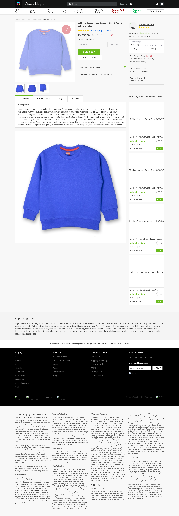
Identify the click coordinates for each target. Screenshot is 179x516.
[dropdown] (157, 4)
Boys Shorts (130, 328)
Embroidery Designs (102, 453)
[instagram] (136, 358)
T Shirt (58, 475)
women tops (72, 430)
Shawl (93, 453)
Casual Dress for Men (75, 473)
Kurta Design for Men (65, 483)
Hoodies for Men (61, 485)
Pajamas (76, 495)
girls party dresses (101, 497)
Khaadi (93, 423)
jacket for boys (117, 326)
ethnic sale (55, 506)
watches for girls (157, 449)
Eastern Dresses (112, 497)
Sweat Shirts (49, 19)
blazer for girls (138, 426)
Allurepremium (146, 24)
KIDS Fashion (18, 11)
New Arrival (20, 379)
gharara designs (104, 499)
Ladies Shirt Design (97, 421)
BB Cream (99, 462)
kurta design (142, 416)
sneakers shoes (70, 331)
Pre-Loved (19, 387)
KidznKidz (115, 491)
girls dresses (19, 490)
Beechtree (109, 427)
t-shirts (79, 430)
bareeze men (95, 429)
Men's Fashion (58, 466)
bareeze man (100, 435)
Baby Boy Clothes (135, 458)
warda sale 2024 (118, 419)
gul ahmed (75, 499)
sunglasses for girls (146, 449)
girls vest (134, 428)
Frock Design (95, 417)
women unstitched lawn (72, 434)
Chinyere (106, 476)
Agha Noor (122, 470)
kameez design (108, 421)
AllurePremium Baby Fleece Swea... (146, 239)
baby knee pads (145, 331)
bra (81, 442)
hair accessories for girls (156, 451)
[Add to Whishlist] (125, 67)
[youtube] (151, 358)
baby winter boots (101, 331)
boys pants (154, 328)
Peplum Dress (102, 437)
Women (18, 360)
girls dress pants (140, 433)
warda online (117, 451)
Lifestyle (18, 368)
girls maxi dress (152, 414)
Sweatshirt (122, 443)
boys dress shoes (85, 331)
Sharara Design (118, 435)
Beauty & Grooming (78, 11)
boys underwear (65, 328)
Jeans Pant (60, 495)
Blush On (112, 460)
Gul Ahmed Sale (63, 473)
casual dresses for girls (100, 493)
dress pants (20, 331)
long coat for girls (143, 428)
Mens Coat (64, 489)
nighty (77, 442)
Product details (44, 98)
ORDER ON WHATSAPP (90, 67)
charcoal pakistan (72, 485)
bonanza (67, 499)
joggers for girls (132, 441)
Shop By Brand (99, 11)
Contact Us (95, 357)
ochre (143, 498)
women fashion (45, 448)
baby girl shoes (132, 439)
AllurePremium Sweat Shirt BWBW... (146, 137)
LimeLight (99, 472)
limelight (84, 487)
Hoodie (111, 439)
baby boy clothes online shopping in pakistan (145, 468)
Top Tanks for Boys (48, 323)
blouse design (151, 416)
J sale (83, 469)
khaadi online (119, 431)
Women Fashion (34, 11)
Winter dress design (145, 422)
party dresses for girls (41, 490)
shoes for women (58, 444)
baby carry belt (131, 331)
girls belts (136, 447)
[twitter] (146, 358)
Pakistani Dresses (113, 417)
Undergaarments (96, 445)
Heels (99, 457)
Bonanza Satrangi (103, 480)
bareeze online (116, 449)
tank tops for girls (137, 418)
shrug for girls (154, 428)
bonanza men (72, 503)
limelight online (78, 471)
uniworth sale (74, 481)
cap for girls (153, 447)
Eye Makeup (106, 462)
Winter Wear (37, 19)
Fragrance (111, 464)
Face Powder (119, 460)
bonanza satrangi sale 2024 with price (71, 506)
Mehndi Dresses (96, 439)
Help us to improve (61, 360)
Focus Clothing (82, 508)
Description (24, 98)
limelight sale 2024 (114, 457)
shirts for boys (33, 323)
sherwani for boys (97, 323)
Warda (93, 472)
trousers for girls (137, 435)
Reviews (75, 98)
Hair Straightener (101, 466)
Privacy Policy (96, 372)
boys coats (129, 326)
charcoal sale (62, 501)
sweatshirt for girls (134, 424)
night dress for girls (145, 420)
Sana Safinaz (112, 468)
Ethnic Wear (64, 323)
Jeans (101, 429)
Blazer (105, 425)
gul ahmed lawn (64, 481)
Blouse (122, 417)
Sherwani (55, 481)
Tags (61, 98)
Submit (157, 368)
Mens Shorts (77, 493)
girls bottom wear (139, 430)
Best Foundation (110, 458)
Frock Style (94, 437)
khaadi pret (113, 476)
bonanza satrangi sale (62, 491)
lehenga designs (142, 414)
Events (55, 368)
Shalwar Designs (118, 429)
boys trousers (52, 328)
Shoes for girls (157, 435)
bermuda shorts (104, 328)
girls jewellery (132, 451)
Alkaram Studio (106, 470)
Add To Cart (90, 57)
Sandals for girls (152, 443)
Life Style (65, 11)
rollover (138, 498)
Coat (96, 443)
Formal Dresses (67, 469)
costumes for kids (133, 453)
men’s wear (32, 448)
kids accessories (117, 331)
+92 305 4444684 (121, 343)
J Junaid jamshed (141, 443)
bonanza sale (108, 419)
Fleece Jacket (56, 489)
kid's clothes (21, 484)
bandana (73, 458)
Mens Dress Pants (67, 497)
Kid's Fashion (97, 485)
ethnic (69, 487)
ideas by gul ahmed (74, 489)
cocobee (152, 496)
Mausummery (112, 472)
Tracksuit (55, 479)
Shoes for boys (43, 331)
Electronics (19, 372)
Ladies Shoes (103, 455)
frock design (28, 490)
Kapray (103, 474)
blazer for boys (103, 326)
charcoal (70, 471)
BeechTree (115, 470)
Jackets (116, 439)
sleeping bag (30, 334)
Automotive (20, 376)
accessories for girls (152, 445)
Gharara (119, 437)
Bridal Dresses (95, 431)
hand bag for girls (143, 451)
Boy (28, 19)
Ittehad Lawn (114, 478)
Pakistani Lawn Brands (98, 451)
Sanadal (104, 457)
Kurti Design (118, 423)
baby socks (19, 334)
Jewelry (123, 457)
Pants (70, 493)
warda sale (105, 433)
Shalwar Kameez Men (73, 501)
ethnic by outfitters (77, 475)
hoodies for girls (145, 424)
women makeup (67, 438)
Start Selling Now (22, 383)
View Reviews (145, 33)
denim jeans (31, 331)
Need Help (124, 4)
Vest (81, 477)
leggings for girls (150, 430)
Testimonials (58, 372)
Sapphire (106, 478)
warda (120, 476)
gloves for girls (144, 447)
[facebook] (131, 358)
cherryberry (131, 498)
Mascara (113, 462)
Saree (92, 433)
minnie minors (144, 496)
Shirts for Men (76, 469)
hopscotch (160, 494)
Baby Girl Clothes (98, 488)
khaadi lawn (94, 455)
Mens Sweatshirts (73, 477)
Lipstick (118, 466)
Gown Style (109, 431)
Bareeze (107, 445)
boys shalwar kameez (79, 323)
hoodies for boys (22, 328)
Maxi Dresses (112, 437)
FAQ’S (93, 368)
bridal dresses (73, 425)
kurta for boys (112, 323)
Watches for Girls (117, 453)
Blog (55, 376)
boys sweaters (90, 326)
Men (17, 357)
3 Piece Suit (63, 471)
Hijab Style (109, 451)
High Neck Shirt (61, 487)
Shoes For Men (67, 505)
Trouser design (117, 427)
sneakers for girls (143, 441)
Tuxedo (54, 473)
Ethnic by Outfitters (116, 474)
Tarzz (107, 474)
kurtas (54, 432)
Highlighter (103, 460)
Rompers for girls (149, 418)
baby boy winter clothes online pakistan (65, 326)
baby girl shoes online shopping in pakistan (141, 437)
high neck (154, 424)
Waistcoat (59, 505)
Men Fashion (52, 11)
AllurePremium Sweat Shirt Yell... (145, 290)
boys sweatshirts (37, 328)
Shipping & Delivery (99, 360)
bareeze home (95, 460)
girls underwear (147, 435)
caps (78, 458)
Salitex (105, 472)
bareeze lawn (121, 472)
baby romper (124, 323)
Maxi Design (103, 417)
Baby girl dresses (106, 491)
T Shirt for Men (65, 475)
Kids (23, 19)
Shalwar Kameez (116, 447)
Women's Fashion (99, 414)
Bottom (66, 493)
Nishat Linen (121, 468)
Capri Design (108, 429)
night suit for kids (40, 326)
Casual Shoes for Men (79, 505)
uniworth (55, 471)
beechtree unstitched (97, 458)
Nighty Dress (101, 447)
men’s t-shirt (74, 455)
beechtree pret (95, 474)
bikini (85, 442)
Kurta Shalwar (63, 503)
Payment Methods (99, 364)
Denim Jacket (76, 487)
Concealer (119, 458)
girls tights (131, 432)
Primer (93, 462)
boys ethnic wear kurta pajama (40, 497)
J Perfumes (59, 493)
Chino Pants (68, 495)
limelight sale (63, 479)
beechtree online (108, 423)
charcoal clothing (62, 477)
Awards (56, 364)
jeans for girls (140, 432)
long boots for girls (155, 441)
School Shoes (60, 508)
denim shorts (142, 328)
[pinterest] (141, 358)
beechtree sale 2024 (105, 443)
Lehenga (102, 431)
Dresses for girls (95, 491)
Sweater (72, 491)
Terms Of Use (97, 376)
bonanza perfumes (71, 508)
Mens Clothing (56, 469)
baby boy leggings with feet (85, 328)
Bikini (113, 445)
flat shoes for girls (143, 439)
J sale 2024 (76, 483)
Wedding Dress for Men (75, 479)
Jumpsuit (99, 423)
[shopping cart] (162, 4)
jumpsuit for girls (113, 493)
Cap (110, 453)
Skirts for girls (150, 433)
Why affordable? (60, 357)
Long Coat (115, 443)
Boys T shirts (20, 323)
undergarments (69, 442)
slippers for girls (154, 439)
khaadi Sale (115, 441)
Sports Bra (119, 445)
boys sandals (56, 331)
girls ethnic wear (23, 499)
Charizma (99, 478)
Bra (103, 445)
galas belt (157, 331)
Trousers (76, 497)
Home (17, 19)
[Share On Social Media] (122, 67)
